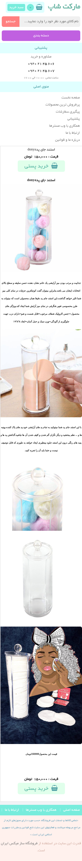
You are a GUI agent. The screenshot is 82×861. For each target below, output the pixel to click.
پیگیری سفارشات (68, 112)
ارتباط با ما (73, 133)
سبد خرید (16, 7)
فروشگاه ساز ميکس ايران (19, 843)
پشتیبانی (73, 119)
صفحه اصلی (71, 810)
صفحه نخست (70, 98)
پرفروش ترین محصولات (62, 105)
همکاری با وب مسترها (64, 126)
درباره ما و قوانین (67, 140)
